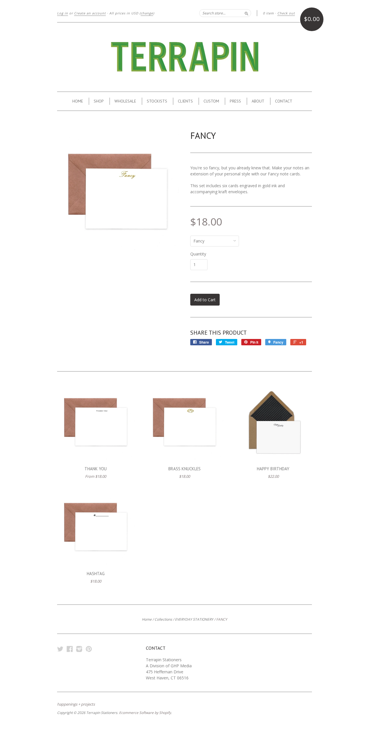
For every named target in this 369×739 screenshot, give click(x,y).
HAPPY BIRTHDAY (273, 468)
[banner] (184, 57)
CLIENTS (185, 101)
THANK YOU (95, 468)
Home (147, 619)
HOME (77, 101)
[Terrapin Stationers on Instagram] (79, 648)
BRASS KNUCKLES (184, 468)
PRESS (235, 101)
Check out (286, 13)
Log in (62, 13)
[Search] (246, 13)
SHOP (99, 101)
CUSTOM (211, 101)
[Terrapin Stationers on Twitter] (60, 648)
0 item (268, 13)
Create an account (90, 13)
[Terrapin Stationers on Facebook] (70, 648)
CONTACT (283, 101)
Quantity (198, 254)
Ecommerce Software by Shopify (145, 712)
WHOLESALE (125, 101)
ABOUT (258, 101)
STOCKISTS (157, 101)
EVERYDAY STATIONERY (194, 619)
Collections (163, 619)
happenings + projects (76, 704)
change (147, 13)
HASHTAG (96, 573)
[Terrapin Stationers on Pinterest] (89, 648)
